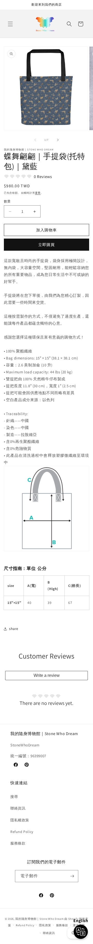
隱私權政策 (19, 820)
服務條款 (17, 843)
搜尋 (14, 796)
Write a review (47, 675)
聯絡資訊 (17, 808)
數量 (7, 201)
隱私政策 (45, 925)
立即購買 (46, 244)
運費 (37, 193)
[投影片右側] (58, 140)
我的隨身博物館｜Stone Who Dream (39, 919)
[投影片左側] (35, 140)
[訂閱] (72, 876)
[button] (10, 24)
